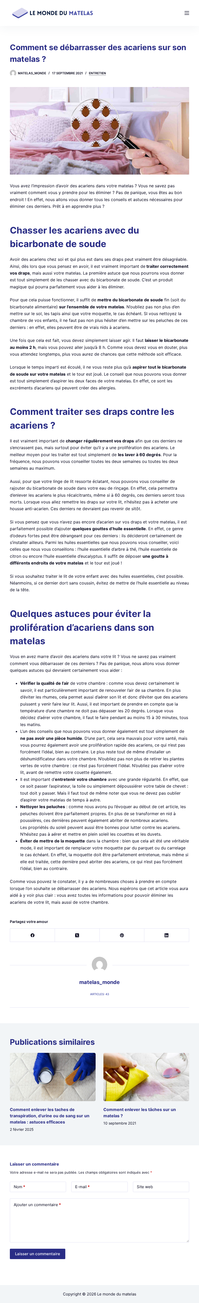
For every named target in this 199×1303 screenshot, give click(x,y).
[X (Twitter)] (77, 935)
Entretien (97, 73)
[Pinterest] (122, 935)
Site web (145, 1186)
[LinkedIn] (166, 935)
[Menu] (186, 13)
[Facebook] (32, 935)
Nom (19, 1186)
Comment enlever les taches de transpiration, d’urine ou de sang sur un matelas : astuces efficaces (49, 1116)
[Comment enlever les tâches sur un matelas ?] (146, 1077)
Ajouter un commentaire (37, 1204)
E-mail (82, 1186)
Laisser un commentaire (37, 1253)
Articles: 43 (99, 994)
